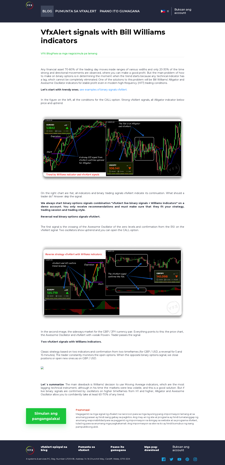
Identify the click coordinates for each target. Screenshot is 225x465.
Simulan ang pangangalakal (46, 416)
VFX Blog (46, 53)
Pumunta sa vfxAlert (76, 11)
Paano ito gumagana (120, 11)
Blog (47, 11)
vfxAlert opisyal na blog (54, 448)
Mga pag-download (151, 448)
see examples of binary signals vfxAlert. (103, 89)
